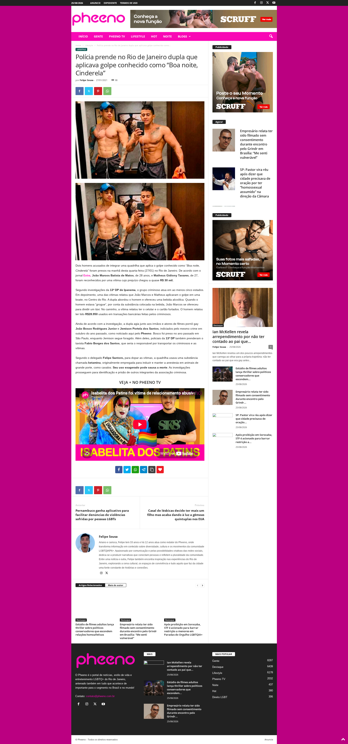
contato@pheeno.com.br (100, 696)
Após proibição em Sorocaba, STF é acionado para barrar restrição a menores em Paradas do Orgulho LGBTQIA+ (183, 629)
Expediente (110, 2)
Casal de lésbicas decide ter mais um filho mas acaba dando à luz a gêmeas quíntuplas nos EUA (175, 514)
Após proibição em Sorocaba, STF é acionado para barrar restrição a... (254, 438)
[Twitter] (267, 3)
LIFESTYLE (138, 36)
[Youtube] (273, 3)
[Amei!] (160, 469)
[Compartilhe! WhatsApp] (135, 469)
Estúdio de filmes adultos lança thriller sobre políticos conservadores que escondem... (253, 373)
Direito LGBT (219, 697)
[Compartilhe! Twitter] (127, 469)
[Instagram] (261, 3)
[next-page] (202, 585)
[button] (270, 36)
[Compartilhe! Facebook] (118, 469)
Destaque (81, 619)
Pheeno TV (218, 679)
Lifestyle (89, 45)
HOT (154, 36)
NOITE (167, 36)
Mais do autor (115, 585)
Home (78, 45)
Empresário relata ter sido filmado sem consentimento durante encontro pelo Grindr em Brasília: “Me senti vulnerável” (138, 631)
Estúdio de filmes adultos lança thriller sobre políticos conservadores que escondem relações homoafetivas (95, 629)
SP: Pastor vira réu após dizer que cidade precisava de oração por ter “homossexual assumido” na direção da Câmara (255, 182)
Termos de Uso (129, 2)
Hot (214, 691)
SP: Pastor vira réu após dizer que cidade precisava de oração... (254, 418)
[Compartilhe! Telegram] (143, 469)
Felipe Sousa (86, 80)
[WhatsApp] (107, 91)
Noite (215, 685)
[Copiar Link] (151, 469)
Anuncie (95, 2)
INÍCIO (83, 36)
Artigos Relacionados (90, 585)
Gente (215, 660)
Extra (86, 275)
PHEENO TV (117, 36)
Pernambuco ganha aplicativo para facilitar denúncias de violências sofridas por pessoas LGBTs (102, 514)
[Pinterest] (98, 91)
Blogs (182, 36)
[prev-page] (198, 585)
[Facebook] (255, 3)
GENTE (98, 36)
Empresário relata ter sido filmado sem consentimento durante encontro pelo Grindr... (253, 397)
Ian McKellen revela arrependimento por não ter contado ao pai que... (238, 336)
